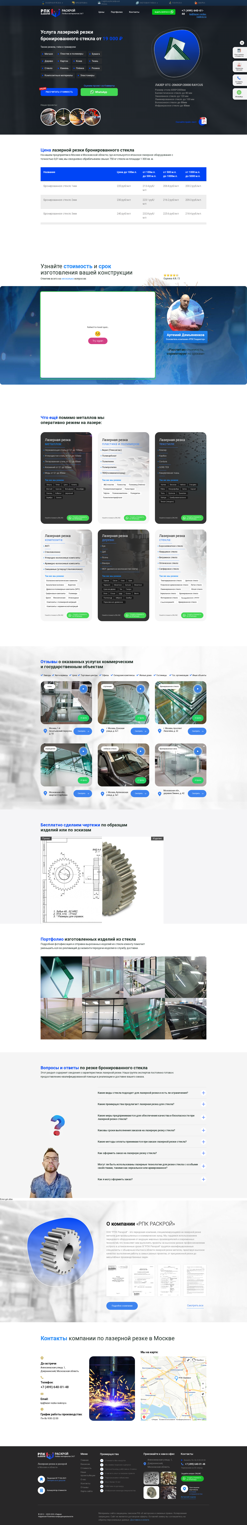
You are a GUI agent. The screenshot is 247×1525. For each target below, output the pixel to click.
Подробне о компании (122, 1306)
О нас (83, 1479)
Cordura (163, 461)
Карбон (163, 455)
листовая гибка (148, 3)
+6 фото (198, 718)
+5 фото (83, 718)
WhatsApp (239, 97)
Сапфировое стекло (169, 569)
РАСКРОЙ (68, 10)
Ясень (105, 557)
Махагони (138, 585)
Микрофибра (174, 489)
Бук (103, 546)
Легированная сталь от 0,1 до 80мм (63, 461)
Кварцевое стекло (168, 551)
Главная (84, 1460)
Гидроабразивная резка (110, 2)
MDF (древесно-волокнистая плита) (120, 569)
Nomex (163, 485)
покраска (177, 3)
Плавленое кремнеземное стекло (174, 585)
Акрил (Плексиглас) (112, 450)
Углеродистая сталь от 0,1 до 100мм (63, 455)
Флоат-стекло (196, 589)
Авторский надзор (188, 1497)
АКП (47, 546)
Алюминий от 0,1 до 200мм (58, 467)
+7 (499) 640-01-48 (55, 1387)
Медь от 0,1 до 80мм (55, 473)
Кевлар (163, 450)
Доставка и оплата (139, 1520)
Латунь (49, 485)
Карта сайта (86, 1491)
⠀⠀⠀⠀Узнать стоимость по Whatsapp (77, 518)
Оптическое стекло (168, 563)
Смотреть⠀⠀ (83, 731)
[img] (50, 13)
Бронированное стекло (188, 594)
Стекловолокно (52, 552)
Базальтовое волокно (55, 585)
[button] (117, 1280)
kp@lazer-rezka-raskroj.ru (53, 1403)
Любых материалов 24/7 (72, 13)
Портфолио (117, 12)
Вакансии (85, 1464)
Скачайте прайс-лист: (186, 122)
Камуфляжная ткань (169, 473)
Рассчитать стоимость (59, 92)
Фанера (106, 563)
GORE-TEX (164, 467)
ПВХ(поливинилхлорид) (113, 473)
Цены (101, 12)
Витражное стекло (168, 557)
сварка (201, 3)
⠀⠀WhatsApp (99, 92)
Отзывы (84, 1487)
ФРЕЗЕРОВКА (81, 3)
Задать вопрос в (162, 12)
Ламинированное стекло (171, 589)
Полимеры (73, 594)
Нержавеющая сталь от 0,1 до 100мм (63, 450)
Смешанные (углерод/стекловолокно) (63, 569)
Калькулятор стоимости (56, 1490)
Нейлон (183, 485)
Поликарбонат (109, 455)
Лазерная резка (53, 3)
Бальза (128, 585)
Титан (57, 485)
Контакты (134, 12)
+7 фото (141, 718)
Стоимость (86, 1468)
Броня (48, 598)
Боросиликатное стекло (171, 546)
